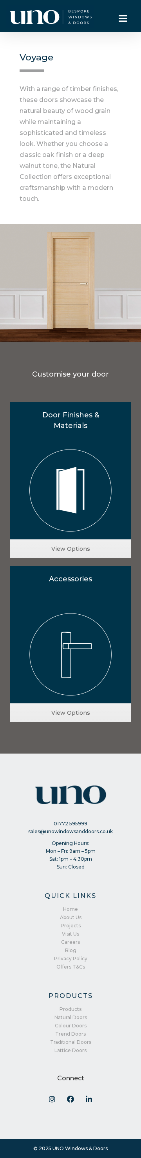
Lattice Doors (70, 1050)
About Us (70, 917)
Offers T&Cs (70, 967)
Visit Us (70, 934)
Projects (71, 926)
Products (70, 1009)
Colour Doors (71, 1026)
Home (70, 909)
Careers (70, 942)
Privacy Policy (70, 958)
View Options (70, 548)
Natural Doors (70, 1017)
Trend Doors (70, 1034)
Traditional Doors (70, 1042)
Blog (70, 950)
